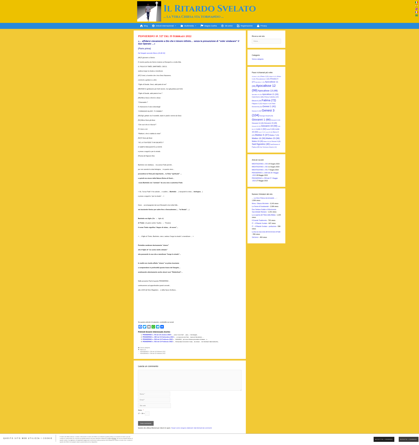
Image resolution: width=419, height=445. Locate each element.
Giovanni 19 (269, 126)
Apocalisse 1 (260, 82)
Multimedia (189, 26)
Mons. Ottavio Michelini (260, 203)
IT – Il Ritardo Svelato (259, 223)
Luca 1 (261, 129)
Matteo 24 (257, 141)
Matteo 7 (274, 135)
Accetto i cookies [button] (384, 439)
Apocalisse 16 (257, 94)
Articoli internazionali (165, 26)
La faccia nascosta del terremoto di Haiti (266, 232)
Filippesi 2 (257, 103)
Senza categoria (145, 347)
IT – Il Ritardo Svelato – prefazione (264, 226)
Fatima (269, 100)
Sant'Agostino (261, 144)
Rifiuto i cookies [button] (408, 439)
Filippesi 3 (267, 103)
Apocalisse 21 (270, 94)
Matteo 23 (273, 138)
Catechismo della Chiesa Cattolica (265, 97)
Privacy (114, 438)
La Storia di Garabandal (260, 206)
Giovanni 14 (258, 123)
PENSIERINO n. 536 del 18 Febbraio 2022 (152, 351)
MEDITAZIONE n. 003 (260, 164)
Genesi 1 (269, 106)
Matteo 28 (267, 141)
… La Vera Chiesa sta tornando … (264, 198)
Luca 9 (270, 129)
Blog (146, 26)
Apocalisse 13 (268, 90)
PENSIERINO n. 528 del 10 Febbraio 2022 (158, 339)
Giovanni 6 (275, 120)
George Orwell (266, 116)
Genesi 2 (256, 111)
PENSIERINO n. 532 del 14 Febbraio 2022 (158, 341)
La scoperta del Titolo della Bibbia (263, 215)
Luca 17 (261, 132)
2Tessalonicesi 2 (262, 79)
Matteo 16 (258, 138)
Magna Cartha (210, 26)
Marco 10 (143, 349)
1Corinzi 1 (256, 76)
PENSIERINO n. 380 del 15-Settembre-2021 (158, 337)
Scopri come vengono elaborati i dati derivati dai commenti (191, 428)
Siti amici (229, 26)
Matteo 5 (262, 135)
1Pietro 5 (272, 76)
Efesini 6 (256, 101)
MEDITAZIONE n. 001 (260, 170)
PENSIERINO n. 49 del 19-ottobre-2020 (157, 335)
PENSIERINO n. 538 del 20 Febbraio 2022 (152, 353)
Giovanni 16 (256, 126)
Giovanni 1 (261, 119)
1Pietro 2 (264, 76)
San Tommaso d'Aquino (268, 147)
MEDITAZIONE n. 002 (260, 167)
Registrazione (247, 26)
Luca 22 (269, 132)
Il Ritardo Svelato (209, 9)
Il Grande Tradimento (259, 220)
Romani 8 (276, 141)
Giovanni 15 (270, 123)
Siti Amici (255, 237)
